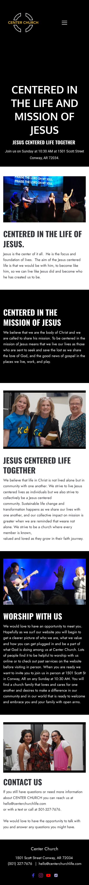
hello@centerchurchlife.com (24, 803)
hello (42, 863)
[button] (64, 22)
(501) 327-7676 (20, 863)
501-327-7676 (49, 809)
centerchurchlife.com (65, 863)
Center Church (44, 849)
